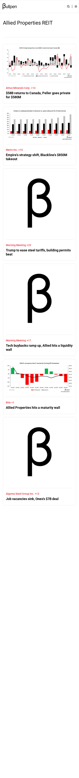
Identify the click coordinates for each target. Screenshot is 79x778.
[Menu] (75, 6)
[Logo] (10, 6)
